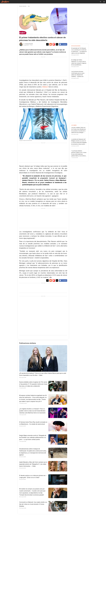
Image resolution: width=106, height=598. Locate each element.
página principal (22, 6)
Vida (29, 6)
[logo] (5, 2)
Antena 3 (45, 87)
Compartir (64, 44)
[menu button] (104, 2)
